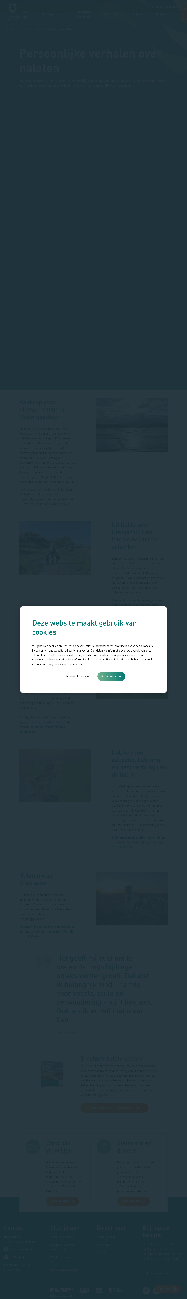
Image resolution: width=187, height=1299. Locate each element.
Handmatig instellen (78, 676)
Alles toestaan (111, 676)
